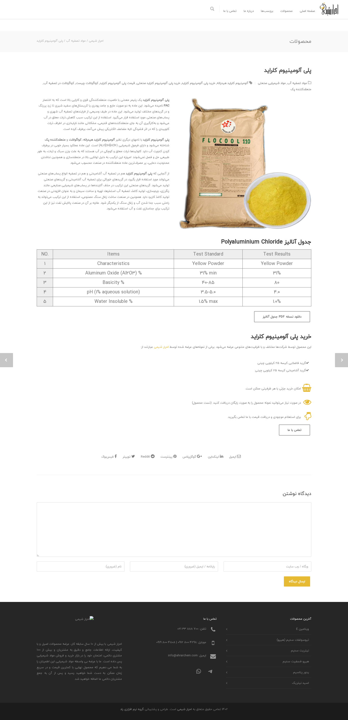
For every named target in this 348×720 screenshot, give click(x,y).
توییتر (127, 456)
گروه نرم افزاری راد (132, 709)
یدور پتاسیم (301, 672)
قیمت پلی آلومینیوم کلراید (117, 83)
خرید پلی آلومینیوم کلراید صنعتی (158, 83)
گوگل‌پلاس (190, 456)
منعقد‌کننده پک (300, 89)
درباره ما (249, 10)
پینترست (167, 456)
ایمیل (233, 456)
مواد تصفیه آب (297, 83)
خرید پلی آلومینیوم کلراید (198, 83)
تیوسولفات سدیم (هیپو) (293, 639)
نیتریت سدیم (300, 650)
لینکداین (214, 456)
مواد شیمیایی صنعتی (272, 83)
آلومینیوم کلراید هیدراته (232, 83)
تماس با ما (229, 10)
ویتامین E (302, 629)
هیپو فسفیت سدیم (296, 661)
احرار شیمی (161, 346)
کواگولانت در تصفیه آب (59, 83)
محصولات (286, 10)
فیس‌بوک (108, 456)
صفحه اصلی (307, 10)
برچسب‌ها (267, 10)
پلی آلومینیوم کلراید (287, 70)
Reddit (146, 456)
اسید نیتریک (300, 682)
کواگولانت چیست (87, 83)
